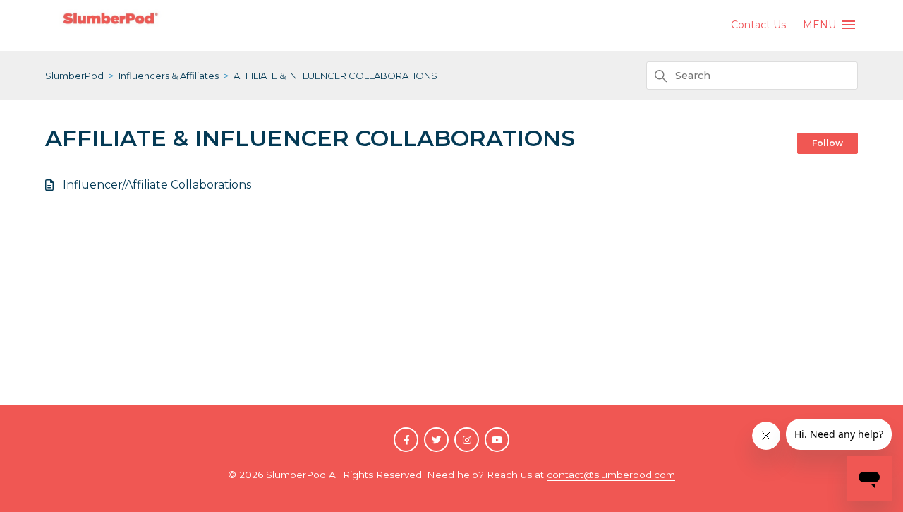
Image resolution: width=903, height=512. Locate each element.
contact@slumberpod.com (611, 474)
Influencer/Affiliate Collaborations (157, 184)
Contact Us (758, 24)
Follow (827, 143)
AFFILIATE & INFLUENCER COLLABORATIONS (335, 75)
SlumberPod (74, 75)
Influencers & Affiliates (169, 75)
